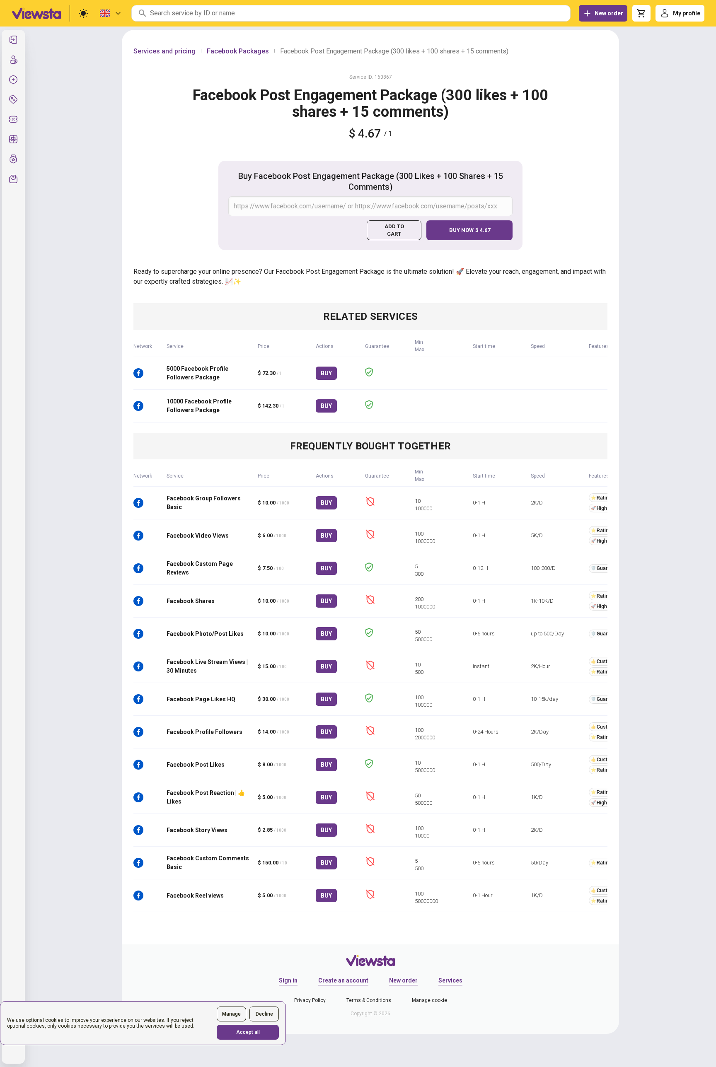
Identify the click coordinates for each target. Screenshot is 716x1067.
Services (450, 980)
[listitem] (13, 40)
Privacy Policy (310, 1000)
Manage (231, 1014)
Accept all (248, 1032)
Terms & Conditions (368, 1000)
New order (403, 980)
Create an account (343, 980)
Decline (264, 1014)
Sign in (288, 980)
